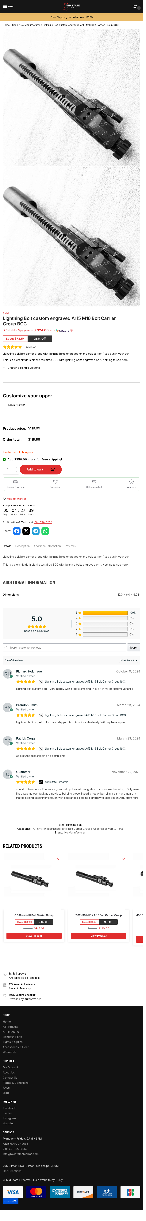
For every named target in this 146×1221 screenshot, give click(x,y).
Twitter (7, 1113)
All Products (10, 1026)
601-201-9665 (19, 1143)
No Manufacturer (30, 25)
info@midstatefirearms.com (21, 1154)
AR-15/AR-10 (11, 1032)
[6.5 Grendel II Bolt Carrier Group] (32, 881)
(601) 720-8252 (43, 522)
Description (22, 546)
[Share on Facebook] (17, 531)
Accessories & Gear (16, 1047)
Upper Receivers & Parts (108, 828)
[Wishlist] (59, 859)
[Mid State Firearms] (41, 782)
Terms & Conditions (16, 1082)
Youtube (8, 1123)
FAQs (6, 1087)
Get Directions (12, 1171)
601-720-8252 (18, 1149)
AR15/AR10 (39, 828)
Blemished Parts (57, 828)
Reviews (70, 546)
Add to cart (35, 469)
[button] (135, 7)
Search (133, 647)
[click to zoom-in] (73, 236)
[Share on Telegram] (36, 531)
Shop (15, 25)
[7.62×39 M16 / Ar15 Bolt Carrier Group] (96, 881)
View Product (34, 935)
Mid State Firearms (56, 782)
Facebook (9, 1108)
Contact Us (10, 1077)
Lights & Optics (13, 1042)
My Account (10, 1067)
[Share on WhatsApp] (45, 531)
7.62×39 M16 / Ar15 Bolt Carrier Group (98, 915)
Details (7, 546)
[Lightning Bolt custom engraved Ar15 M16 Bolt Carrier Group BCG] (41, 682)
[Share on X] (26, 531)
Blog (6, 1093)
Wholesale (9, 1052)
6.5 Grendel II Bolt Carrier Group (33, 915)
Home (6, 25)
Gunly (59, 1180)
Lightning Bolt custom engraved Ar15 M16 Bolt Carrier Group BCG (81, 25)
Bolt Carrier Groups (80, 828)
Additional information (47, 546)
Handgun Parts (12, 1037)
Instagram (9, 1118)
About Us (9, 1072)
